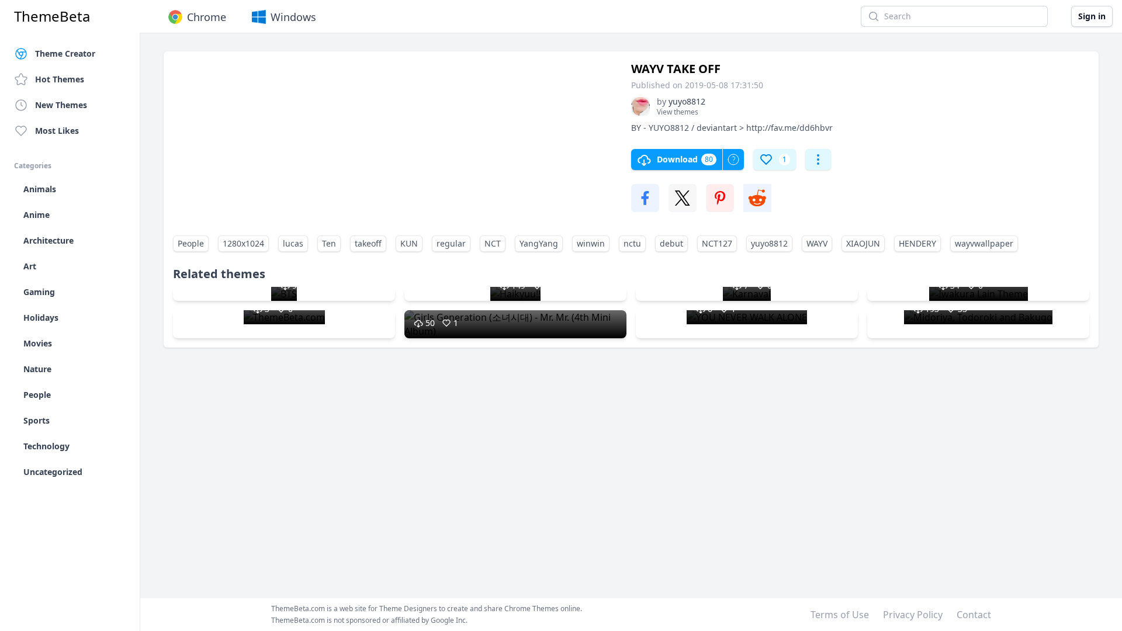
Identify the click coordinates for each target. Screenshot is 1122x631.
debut (671, 243)
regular (451, 243)
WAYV (816, 243)
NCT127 (717, 243)
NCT (492, 243)
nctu (632, 243)
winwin (591, 243)
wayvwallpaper (984, 243)
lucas (293, 243)
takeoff (368, 243)
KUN (409, 243)
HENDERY (917, 243)
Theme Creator (65, 53)
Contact (974, 614)
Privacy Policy (913, 614)
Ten (329, 243)
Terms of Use (840, 614)
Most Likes (57, 130)
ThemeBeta (52, 16)
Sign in (1092, 16)
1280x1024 (243, 243)
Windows (293, 17)
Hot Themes (59, 79)
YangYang (539, 243)
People (191, 243)
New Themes (61, 104)
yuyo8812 (769, 243)
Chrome (206, 17)
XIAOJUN (863, 243)
